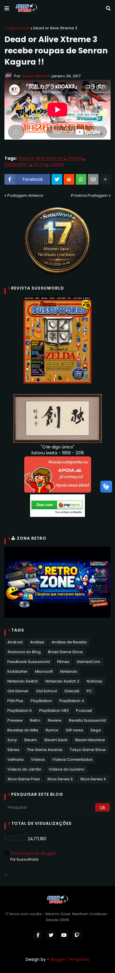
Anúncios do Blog (24, 652)
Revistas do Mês (22, 730)
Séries (13, 749)
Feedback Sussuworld (28, 661)
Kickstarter (17, 671)
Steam (30, 740)
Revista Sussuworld (87, 720)
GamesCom (88, 661)
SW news (74, 730)
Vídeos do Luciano (66, 769)
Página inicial (17, 28)
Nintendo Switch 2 (62, 681)
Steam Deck (56, 740)
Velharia (15, 759)
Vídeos (57, 164)
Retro (35, 720)
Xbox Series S (60, 779)
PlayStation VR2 (54, 710)
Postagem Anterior (25, 195)
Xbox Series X (93, 779)
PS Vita (41, 164)
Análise (37, 642)
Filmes (63, 661)
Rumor (52, 730)
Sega (96, 730)
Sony (12, 740)
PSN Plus (15, 701)
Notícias (76, 158)
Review (55, 720)
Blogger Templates (69, 959)
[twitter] (51, 935)
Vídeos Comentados (72, 759)
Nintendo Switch (22, 681)
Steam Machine (90, 740)
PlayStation (41, 701)
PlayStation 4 (18, 164)
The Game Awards (45, 749)
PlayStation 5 (19, 710)
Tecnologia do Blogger (33, 853)
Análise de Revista (69, 642)
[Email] (93, 179)
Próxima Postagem (89, 195)
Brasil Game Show (65, 652)
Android (15, 642)
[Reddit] (69, 179)
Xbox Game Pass (23, 779)
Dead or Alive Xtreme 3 (55, 28)
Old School (46, 691)
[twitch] (77, 935)
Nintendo (69, 671)
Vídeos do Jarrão (24, 769)
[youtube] (64, 935)
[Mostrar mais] (105, 179)
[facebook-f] (38, 935)
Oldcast (71, 691)
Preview (15, 720)
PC (89, 691)
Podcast (84, 710)
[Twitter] (57, 179)
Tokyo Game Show (88, 749)
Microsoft (44, 671)
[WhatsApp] (81, 179)
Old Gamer (18, 691)
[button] (7, 8)
